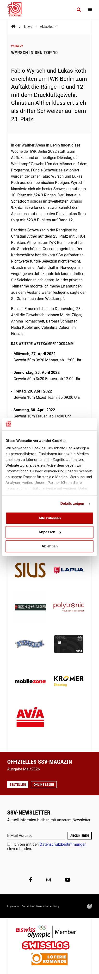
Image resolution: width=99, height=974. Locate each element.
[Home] (13, 26)
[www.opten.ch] (89, 906)
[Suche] (78, 9)
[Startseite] (16, 9)
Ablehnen (50, 546)
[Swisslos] (49, 946)
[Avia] (30, 718)
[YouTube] (67, 880)
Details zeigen (72, 503)
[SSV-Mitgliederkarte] (69, 644)
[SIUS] (30, 570)
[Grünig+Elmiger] (30, 607)
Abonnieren (79, 836)
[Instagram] (48, 880)
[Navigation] (89, 9)
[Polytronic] (69, 607)
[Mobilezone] (30, 681)
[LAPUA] (69, 570)
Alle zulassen (49, 518)
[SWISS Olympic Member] (49, 932)
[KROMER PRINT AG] (69, 681)
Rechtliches (28, 906)
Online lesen (44, 784)
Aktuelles (47, 27)
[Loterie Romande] (49, 960)
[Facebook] (30, 880)
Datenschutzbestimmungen (63, 844)
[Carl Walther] (30, 644)
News (28, 27)
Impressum (13, 906)
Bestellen (18, 784)
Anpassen (46, 532)
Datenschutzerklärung (48, 906)
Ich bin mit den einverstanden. (47, 846)
